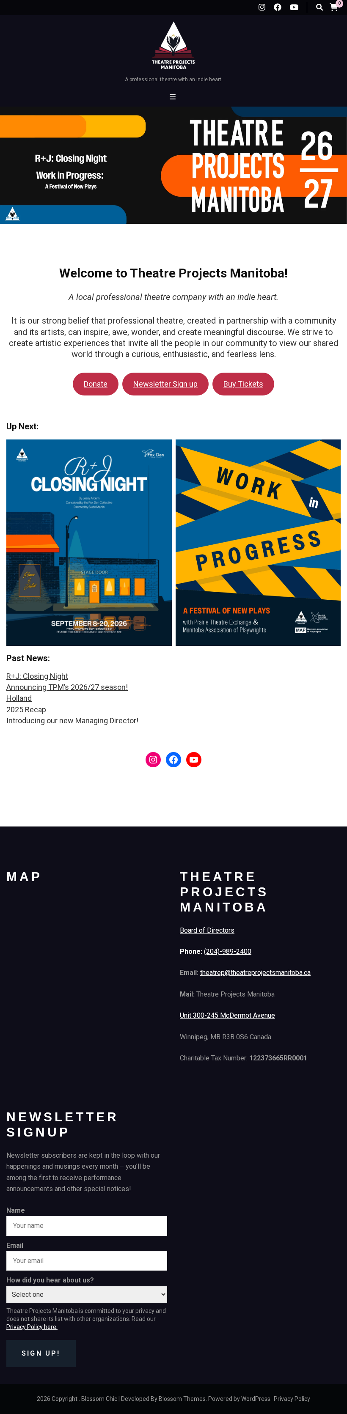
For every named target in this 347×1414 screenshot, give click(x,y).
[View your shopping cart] (334, 7)
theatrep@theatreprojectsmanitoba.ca (255, 973)
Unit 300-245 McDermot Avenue (227, 1015)
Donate (95, 383)
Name (15, 1210)
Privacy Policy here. (32, 1326)
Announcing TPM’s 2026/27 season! (67, 687)
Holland (19, 698)
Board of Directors (207, 930)
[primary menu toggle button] (174, 97)
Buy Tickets (243, 383)
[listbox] (173, 174)
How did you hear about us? (50, 1280)
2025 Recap (26, 709)
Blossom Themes (182, 1398)
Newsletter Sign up (165, 383)
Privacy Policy (292, 1398)
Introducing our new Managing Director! (72, 720)
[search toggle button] (319, 7)
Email (14, 1245)
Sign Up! (41, 1353)
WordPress (255, 1398)
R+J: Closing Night (37, 676)
